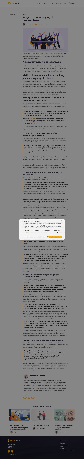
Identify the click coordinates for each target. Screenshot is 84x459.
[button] (27, 237)
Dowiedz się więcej (44, 227)
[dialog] (42, 229)
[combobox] (61, 220)
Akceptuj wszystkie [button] (55, 236)
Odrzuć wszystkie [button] (41, 236)
